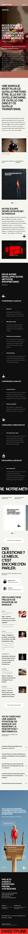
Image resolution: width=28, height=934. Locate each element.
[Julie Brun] (12, 589)
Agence (6, 882)
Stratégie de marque (7, 612)
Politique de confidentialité (9, 897)
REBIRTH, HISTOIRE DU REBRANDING (9, 893)
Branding (9, 673)
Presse (6, 886)
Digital (3, 673)
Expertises (8, 884)
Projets (6, 879)
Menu (24, 4)
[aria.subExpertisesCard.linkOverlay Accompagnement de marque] (14, 184)
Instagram (4, 917)
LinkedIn (10, 917)
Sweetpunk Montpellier (8, 894)
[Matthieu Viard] (11, 581)
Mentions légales (6, 896)
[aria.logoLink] (7, 4)
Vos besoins (9, 889)
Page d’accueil (5, 9)
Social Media (5, 614)
